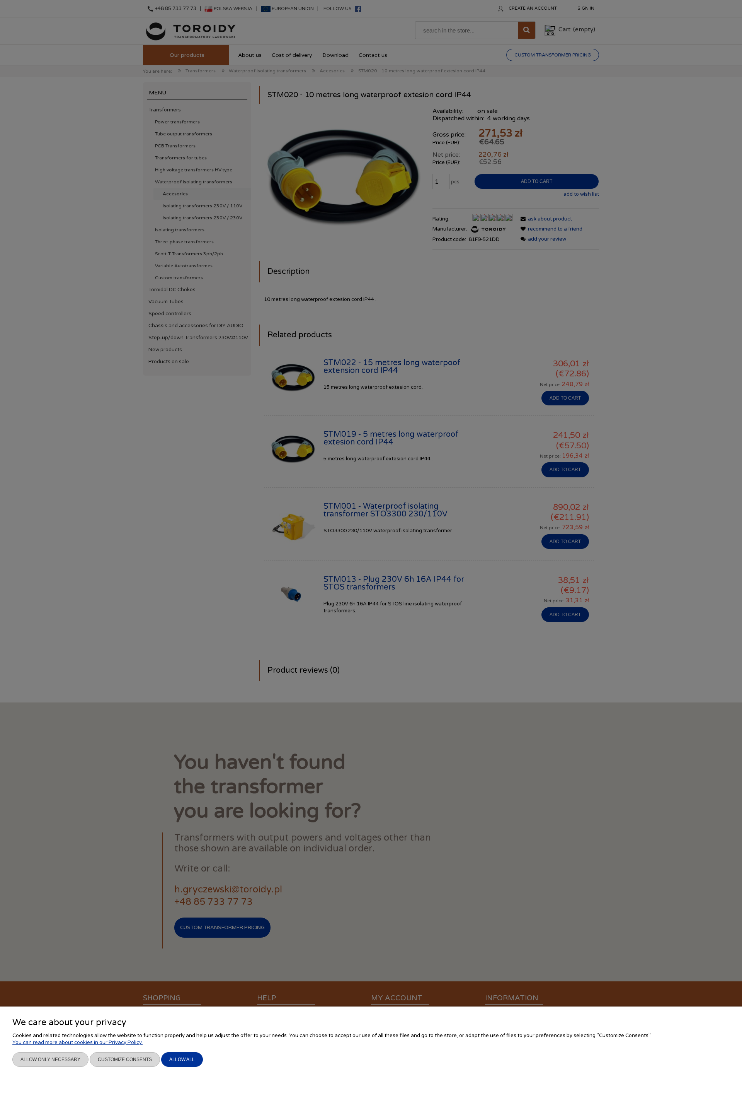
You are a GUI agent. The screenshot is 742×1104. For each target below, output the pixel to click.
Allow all (182, 1059)
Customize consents (125, 1059)
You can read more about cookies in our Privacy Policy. (77, 1042)
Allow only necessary (50, 1059)
